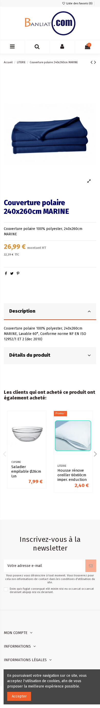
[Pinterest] (18, 273)
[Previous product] (92, 62)
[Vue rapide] (42, 427)
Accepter (19, 696)
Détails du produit (29, 355)
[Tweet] (12, 273)
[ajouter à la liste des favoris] (42, 418)
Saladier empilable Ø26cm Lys (26, 471)
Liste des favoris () (79, 3)
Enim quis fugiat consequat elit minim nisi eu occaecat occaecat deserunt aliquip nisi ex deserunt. (52, 590)
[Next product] (95, 62)
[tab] (50, 311)
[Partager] (6, 273)
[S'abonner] (90, 565)
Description (22, 311)
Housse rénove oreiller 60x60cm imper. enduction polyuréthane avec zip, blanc (72, 479)
